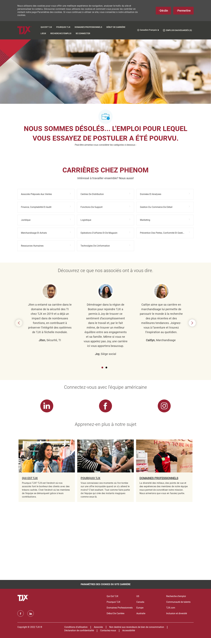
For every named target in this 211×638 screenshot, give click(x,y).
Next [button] (192, 323)
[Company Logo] (27, 30)
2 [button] (106, 367)
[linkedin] (30, 613)
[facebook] (20, 613)
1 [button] (102, 367)
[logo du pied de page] (23, 598)
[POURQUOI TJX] (105, 470)
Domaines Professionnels (88, 27)
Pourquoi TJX (63, 27)
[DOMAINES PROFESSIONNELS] (164, 470)
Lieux (43, 33)
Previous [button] (18, 323)
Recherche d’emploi (60, 33)
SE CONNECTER (83, 33)
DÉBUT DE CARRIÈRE (115, 27)
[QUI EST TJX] (47, 470)
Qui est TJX (46, 27)
